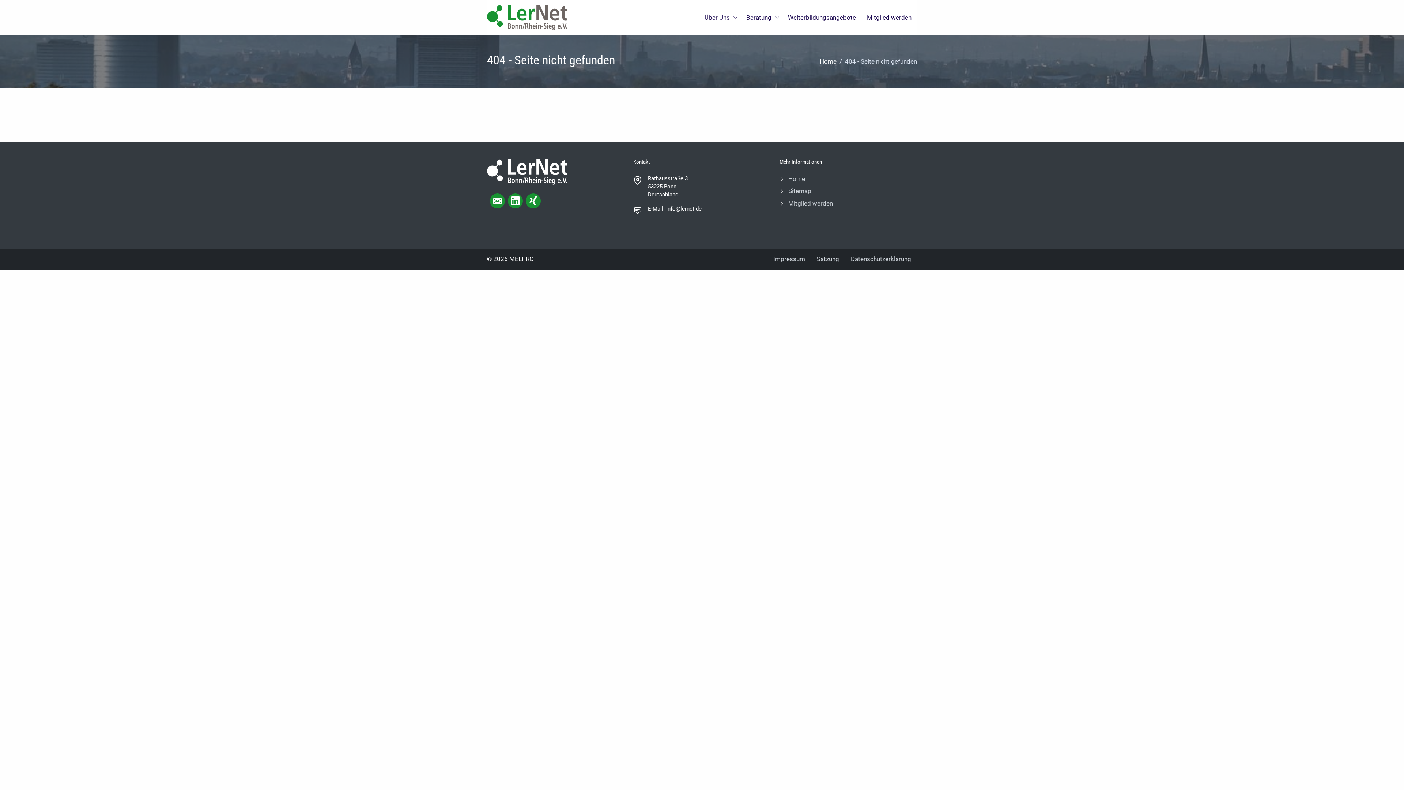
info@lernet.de (684, 209)
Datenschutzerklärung (881, 259)
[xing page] (533, 200)
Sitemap (799, 191)
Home (828, 61)
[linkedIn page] (515, 200)
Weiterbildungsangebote (822, 17)
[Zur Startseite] (527, 17)
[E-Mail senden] (497, 200)
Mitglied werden (889, 17)
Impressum (789, 259)
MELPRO (521, 259)
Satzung (828, 259)
